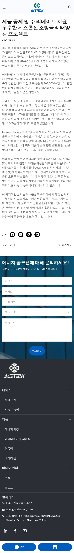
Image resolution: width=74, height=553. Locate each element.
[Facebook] (15, 530)
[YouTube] (24, 530)
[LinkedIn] (5, 530)
